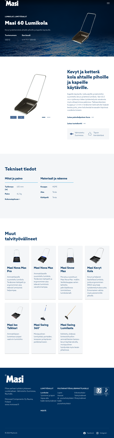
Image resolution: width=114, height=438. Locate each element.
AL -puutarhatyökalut (65, 398)
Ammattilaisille (81, 388)
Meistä (43, 411)
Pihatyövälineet (80, 398)
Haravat (60, 395)
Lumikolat (44, 393)
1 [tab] (42, 117)
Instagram (101, 433)
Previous (13, 117)
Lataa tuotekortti (74, 123)
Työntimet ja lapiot (48, 395)
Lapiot (59, 393)
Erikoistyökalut (79, 393)
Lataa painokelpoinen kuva (78, 117)
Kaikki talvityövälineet (49, 401)
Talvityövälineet (80, 395)
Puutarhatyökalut (66, 388)
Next (21, 117)
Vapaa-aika (45, 398)
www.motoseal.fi (12, 404)
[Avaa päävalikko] (108, 2)
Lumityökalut (47, 388)
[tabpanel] (30, 94)
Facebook (88, 433)
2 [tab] (47, 117)
